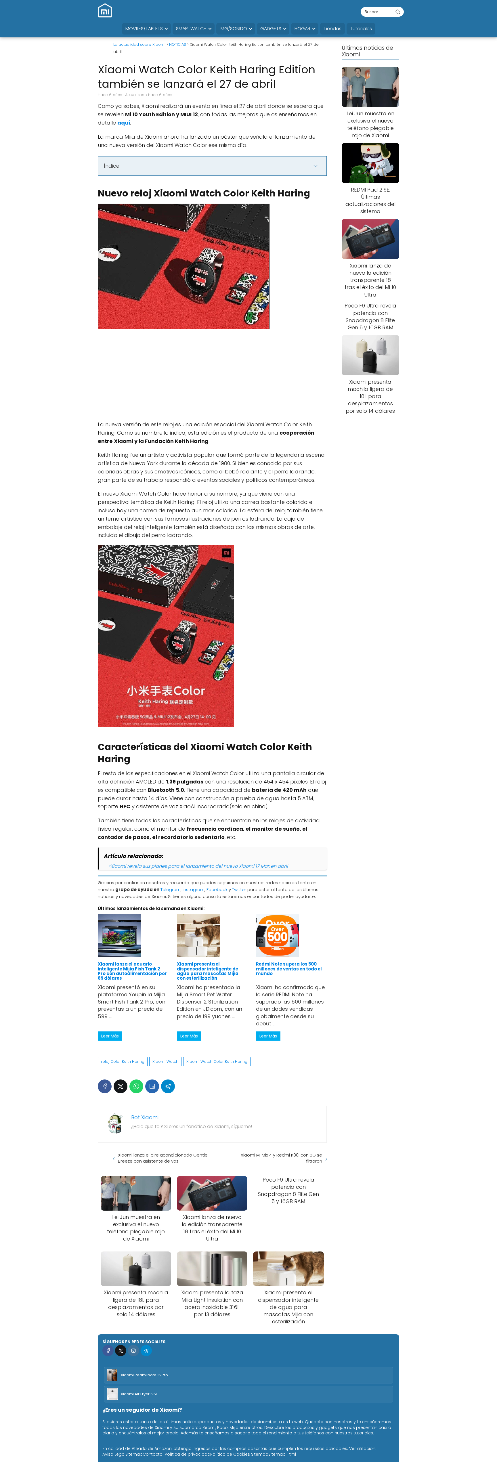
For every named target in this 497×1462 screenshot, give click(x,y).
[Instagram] (133, 1350)
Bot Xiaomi (144, 1117)
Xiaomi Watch (165, 1061)
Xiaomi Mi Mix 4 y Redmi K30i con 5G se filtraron (281, 1158)
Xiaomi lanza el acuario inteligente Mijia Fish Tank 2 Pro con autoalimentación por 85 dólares (132, 971)
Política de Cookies (230, 1454)
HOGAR (302, 28)
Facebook (217, 889)
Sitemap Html (282, 1454)
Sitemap (134, 1454)
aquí (123, 122)
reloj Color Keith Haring (122, 1061)
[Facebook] (105, 1086)
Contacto (153, 1454)
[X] (120, 1086)
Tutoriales (361, 28)
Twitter (239, 889)
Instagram (193, 889)
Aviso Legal (113, 1454)
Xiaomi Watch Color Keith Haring (216, 1061)
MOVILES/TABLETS (144, 28)
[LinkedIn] (152, 1086)
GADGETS (270, 28)
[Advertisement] (212, 378)
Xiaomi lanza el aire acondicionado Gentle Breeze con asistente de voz (163, 1158)
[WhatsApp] (136, 1086)
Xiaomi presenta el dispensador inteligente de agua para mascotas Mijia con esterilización (207, 971)
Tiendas (332, 28)
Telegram (170, 889)
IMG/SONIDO (233, 28)
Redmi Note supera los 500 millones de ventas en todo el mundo (289, 968)
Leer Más (110, 1036)
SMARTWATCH (191, 28)
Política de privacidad (187, 1454)
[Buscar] (398, 11)
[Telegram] (168, 1086)
